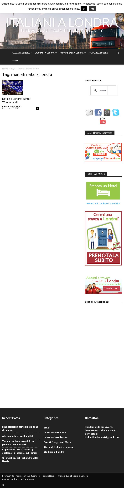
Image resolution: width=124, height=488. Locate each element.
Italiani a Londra (20, 53)
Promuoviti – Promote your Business (21, 476)
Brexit (47, 427)
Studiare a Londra (98, 53)
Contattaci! (49, 476)
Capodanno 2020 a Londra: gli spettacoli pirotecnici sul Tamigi (19, 451)
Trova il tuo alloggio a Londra (73, 476)
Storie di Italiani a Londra (58, 447)
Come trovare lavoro (55, 437)
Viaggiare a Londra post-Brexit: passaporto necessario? (19, 443)
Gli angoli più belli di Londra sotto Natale (20, 460)
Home (5, 68)
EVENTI (14, 60)
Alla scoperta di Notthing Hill (17, 436)
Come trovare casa (55, 432)
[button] (118, 52)
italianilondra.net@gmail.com (102, 437)
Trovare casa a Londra (71, 53)
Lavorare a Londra (44, 53)
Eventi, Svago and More (57, 442)
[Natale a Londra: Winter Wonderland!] (20, 87)
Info (92, 9)
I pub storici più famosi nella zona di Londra (20, 429)
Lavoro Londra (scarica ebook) (18, 479)
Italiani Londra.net (11, 106)
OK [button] (84, 9)
